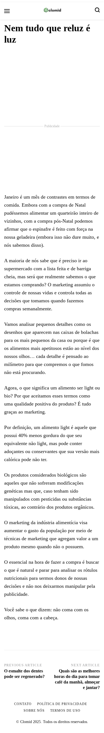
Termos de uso (65, 711)
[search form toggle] (97, 10)
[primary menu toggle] (7, 11)
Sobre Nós (34, 711)
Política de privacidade (62, 704)
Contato (23, 704)
